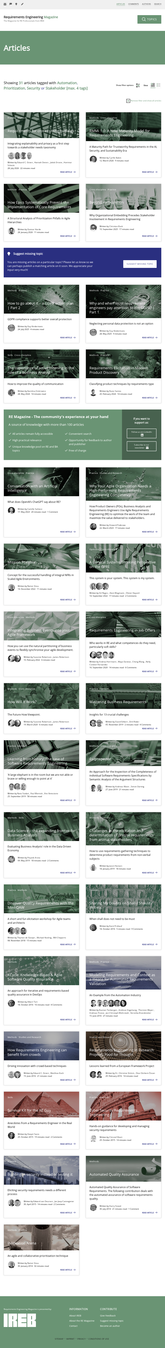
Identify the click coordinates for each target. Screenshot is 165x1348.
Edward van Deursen (43, 1201)
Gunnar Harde (34, 229)
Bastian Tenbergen (108, 1010)
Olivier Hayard (132, 593)
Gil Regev (103, 593)
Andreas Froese (97, 1013)
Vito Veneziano (51, 793)
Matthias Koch (57, 1073)
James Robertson (61, 657)
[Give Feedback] (11, 4)
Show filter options (125, 85)
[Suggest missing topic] (16, 4)
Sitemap (59, 1339)
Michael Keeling (44, 937)
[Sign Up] (5, 4)
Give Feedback (108, 1315)
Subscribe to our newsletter (141, 446)
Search (157, 4)
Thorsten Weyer (146, 1010)
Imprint (70, 1339)
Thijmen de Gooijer (26, 937)
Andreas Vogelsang (128, 1010)
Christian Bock (116, 226)
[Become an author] (22, 4)
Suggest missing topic (140, 264)
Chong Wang (138, 661)
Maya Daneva (124, 661)
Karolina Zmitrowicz (36, 391)
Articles (120, 4)
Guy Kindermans (35, 326)
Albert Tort (32, 1001)
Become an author (110, 1325)
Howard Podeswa (117, 525)
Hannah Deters (41, 162)
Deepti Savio (33, 1134)
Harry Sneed (115, 1206)
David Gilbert (121, 721)
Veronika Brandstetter (140, 1013)
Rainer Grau (33, 586)
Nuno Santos (115, 391)
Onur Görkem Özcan (145, 1073)
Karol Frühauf (115, 926)
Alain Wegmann (117, 593)
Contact (73, 1325)
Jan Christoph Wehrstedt (117, 1013)
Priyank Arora (33, 857)
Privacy (81, 1339)
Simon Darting (137, 786)
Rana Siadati (23, 793)
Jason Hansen (115, 866)
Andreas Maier (122, 786)
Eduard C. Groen (25, 162)
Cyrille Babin (115, 157)
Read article (66, 172)
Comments (133, 4)
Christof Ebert (115, 1137)
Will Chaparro (59, 937)
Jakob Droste (56, 162)
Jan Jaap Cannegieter (64, 1201)
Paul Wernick (36, 793)
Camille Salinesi (34, 509)
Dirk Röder (134, 721)
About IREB (75, 1315)
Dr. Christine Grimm (125, 1073)
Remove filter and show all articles (145, 100)
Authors (146, 4)
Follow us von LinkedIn (141, 432)
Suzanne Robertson (42, 657)
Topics (151, 19)
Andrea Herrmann (108, 661)
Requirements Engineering (31, 18)
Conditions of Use (98, 1339)
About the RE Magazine (81, 1320)
